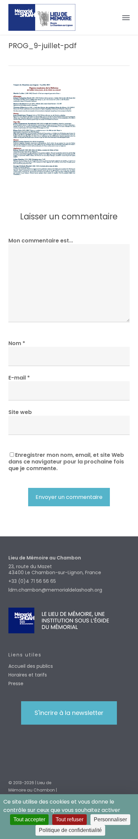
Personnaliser (110, 819)
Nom (16, 343)
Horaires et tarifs (27, 675)
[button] (126, 17)
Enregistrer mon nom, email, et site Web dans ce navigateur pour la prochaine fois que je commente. (66, 461)
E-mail (19, 378)
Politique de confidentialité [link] (70, 830)
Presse (15, 683)
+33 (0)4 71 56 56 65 (32, 581)
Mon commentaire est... (40, 240)
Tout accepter (29, 819)
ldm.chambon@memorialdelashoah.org (55, 590)
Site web (20, 412)
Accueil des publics (30, 666)
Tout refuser (69, 819)
